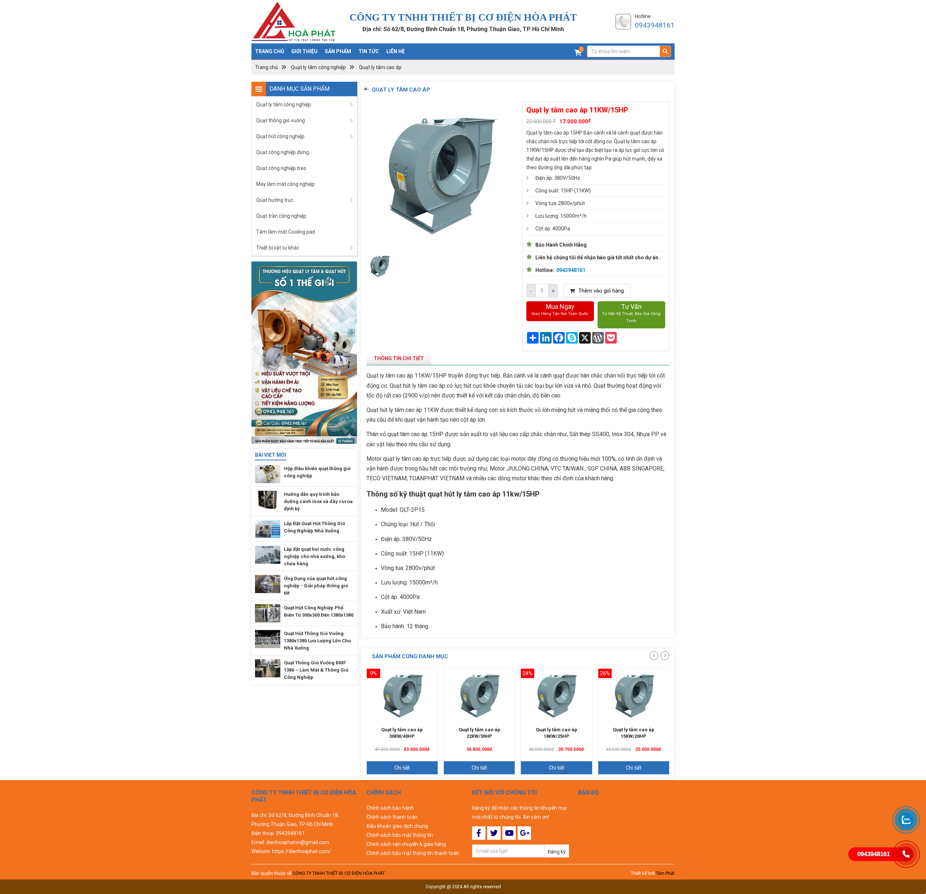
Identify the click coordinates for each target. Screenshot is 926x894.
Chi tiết (402, 768)
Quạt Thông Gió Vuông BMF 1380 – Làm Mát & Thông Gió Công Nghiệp (316, 670)
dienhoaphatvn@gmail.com (297, 842)
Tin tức (368, 51)
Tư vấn (631, 313)
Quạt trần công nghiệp (281, 216)
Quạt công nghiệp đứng (282, 152)
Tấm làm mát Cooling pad (285, 232)
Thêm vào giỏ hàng (600, 291)
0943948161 (655, 25)
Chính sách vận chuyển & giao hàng (406, 844)
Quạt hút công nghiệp (280, 136)
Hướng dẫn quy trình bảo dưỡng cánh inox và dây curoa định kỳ (318, 502)
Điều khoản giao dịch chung (397, 826)
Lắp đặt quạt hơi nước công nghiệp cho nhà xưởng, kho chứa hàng (314, 557)
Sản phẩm (338, 51)
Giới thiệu (304, 51)
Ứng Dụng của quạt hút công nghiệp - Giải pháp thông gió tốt (316, 586)
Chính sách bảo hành (390, 808)
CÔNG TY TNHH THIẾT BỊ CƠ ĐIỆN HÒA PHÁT (339, 873)
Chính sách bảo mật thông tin (399, 835)
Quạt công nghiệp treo (281, 168)
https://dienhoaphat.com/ (301, 851)
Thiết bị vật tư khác (277, 248)
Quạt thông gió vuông (280, 120)
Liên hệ (395, 51)
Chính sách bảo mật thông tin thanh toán (412, 853)
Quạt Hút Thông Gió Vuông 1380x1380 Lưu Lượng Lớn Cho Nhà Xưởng (317, 641)
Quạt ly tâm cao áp (380, 67)
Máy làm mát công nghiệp (285, 184)
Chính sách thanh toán (391, 817)
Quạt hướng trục (274, 200)
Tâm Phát (665, 873)
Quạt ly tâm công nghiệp (318, 67)
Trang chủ (269, 51)
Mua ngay (560, 309)
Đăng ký (557, 852)
